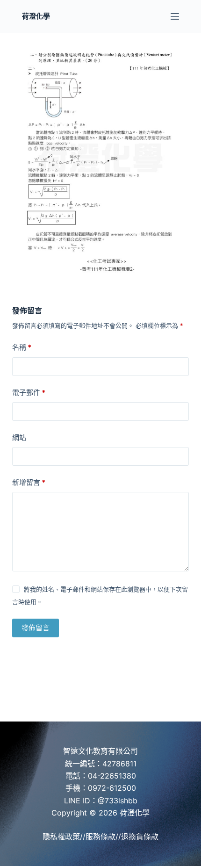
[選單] (175, 16)
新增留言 (28, 482)
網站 (19, 437)
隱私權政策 (61, 836)
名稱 (21, 347)
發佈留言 (36, 627)
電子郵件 (28, 392)
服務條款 (100, 836)
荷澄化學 (36, 16)
